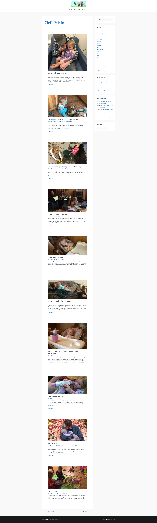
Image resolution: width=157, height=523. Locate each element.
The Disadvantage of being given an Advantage (65, 167)
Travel (54, 303)
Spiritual (60, 216)
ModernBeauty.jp (100, 101)
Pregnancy (99, 59)
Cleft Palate (50, 74)
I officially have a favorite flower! (104, 90)
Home (70, 9)
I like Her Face (53, 491)
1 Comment (72, 74)
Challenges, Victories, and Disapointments (63, 120)
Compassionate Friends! (102, 80)
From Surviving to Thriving (58, 214)
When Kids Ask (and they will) (58, 444)
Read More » (50, 84)
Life (57, 121)
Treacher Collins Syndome (63, 74)
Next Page (86, 511)
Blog (79, 9)
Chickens (99, 35)
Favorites (55, 74)
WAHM (64, 216)
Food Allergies (100, 45)
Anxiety (98, 31)
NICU (60, 121)
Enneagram (99, 41)
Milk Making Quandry (56, 397)
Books (83, 9)
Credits (59, 519)
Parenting (99, 57)
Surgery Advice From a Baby (58, 73)
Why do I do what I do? (102, 82)
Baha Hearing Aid (51, 445)
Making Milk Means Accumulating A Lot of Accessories (63, 352)
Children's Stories (100, 37)
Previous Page (50, 511)
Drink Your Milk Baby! (56, 257)
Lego (98, 51)
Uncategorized (100, 68)
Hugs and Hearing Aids (107, 117)
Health (54, 121)
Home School (100, 49)
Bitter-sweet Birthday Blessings (59, 301)
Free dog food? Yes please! (103, 84)
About (75, 9)
